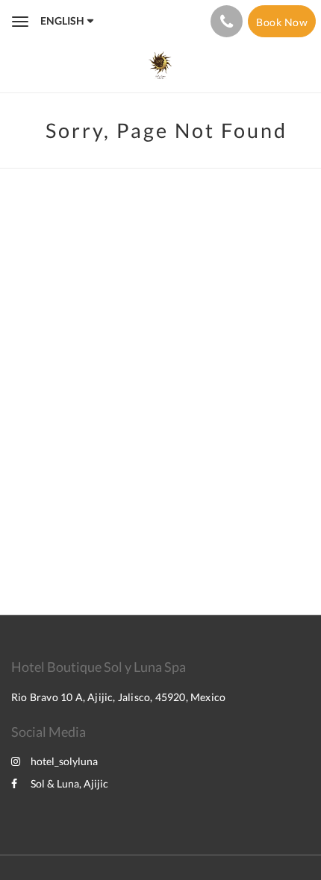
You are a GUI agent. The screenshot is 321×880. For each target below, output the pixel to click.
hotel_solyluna (64, 761)
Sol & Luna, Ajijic (69, 783)
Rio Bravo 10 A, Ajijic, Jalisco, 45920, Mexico (118, 697)
